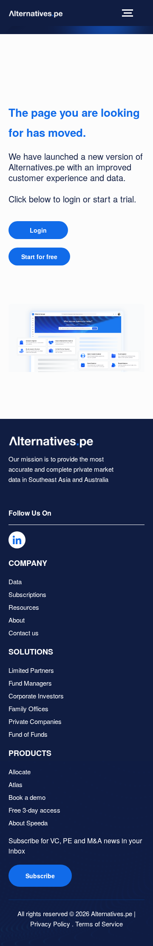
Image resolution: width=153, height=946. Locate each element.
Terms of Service (99, 923)
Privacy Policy (50, 923)
